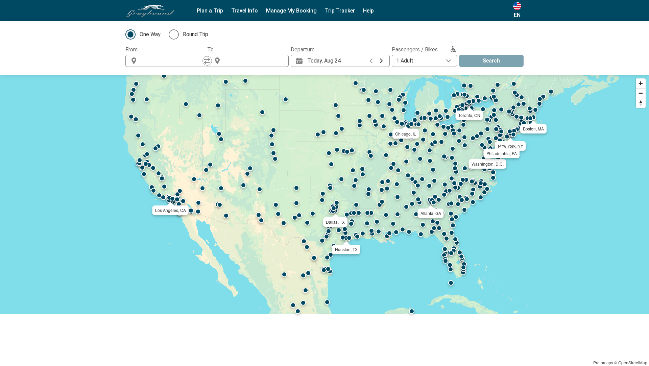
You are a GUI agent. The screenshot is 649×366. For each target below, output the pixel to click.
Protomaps (603, 362)
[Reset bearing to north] (641, 103)
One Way (150, 34)
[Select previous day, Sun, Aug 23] (371, 61)
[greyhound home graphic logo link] (150, 11)
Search (491, 60)
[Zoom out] (641, 93)
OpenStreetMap (632, 362)
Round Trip (195, 34)
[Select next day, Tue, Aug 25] (381, 61)
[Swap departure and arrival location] (207, 61)
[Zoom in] (641, 83)
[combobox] (172, 61)
